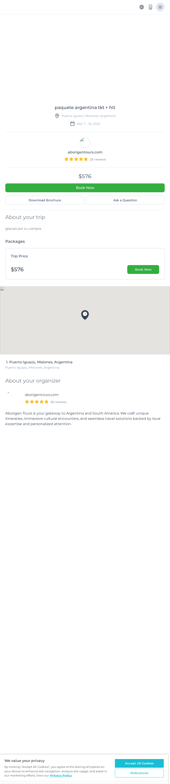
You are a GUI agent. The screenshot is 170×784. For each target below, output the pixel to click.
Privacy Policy (61, 775)
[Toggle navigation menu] (160, 7)
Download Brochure (45, 200)
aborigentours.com (42, 395)
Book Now (85, 188)
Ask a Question (125, 200)
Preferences (139, 773)
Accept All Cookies (139, 763)
